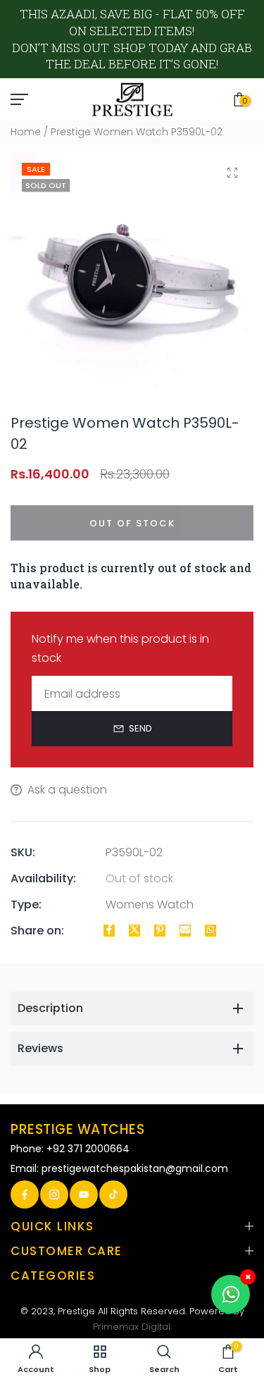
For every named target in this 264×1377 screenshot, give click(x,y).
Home (26, 132)
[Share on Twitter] (134, 931)
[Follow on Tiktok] (113, 1194)
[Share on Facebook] (109, 931)
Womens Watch (150, 904)
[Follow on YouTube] (84, 1194)
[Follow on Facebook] (25, 1194)
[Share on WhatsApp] (210, 931)
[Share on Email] (185, 931)
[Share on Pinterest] (159, 931)
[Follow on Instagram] (54, 1194)
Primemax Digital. (132, 1326)
